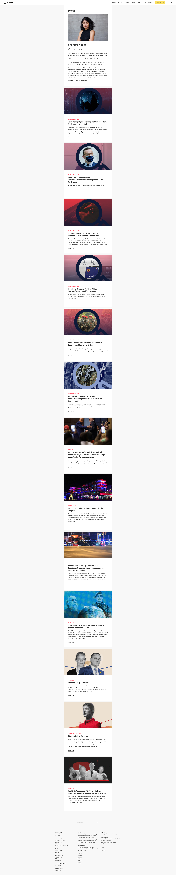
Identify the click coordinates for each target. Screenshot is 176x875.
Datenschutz (103, 850)
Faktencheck (126, 2)
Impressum (103, 849)
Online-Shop (58, 860)
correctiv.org (8, 2)
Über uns (144, 2)
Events (138, 2)
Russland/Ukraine (72, 623)
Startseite (113, 2)
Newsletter (150, 2)
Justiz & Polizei (71, 563)
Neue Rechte (71, 680)
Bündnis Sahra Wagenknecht (75, 733)
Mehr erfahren (58, 870)
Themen (120, 2)
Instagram (80, 855)
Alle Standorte (58, 865)
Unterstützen (160, 2)
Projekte (133, 2)
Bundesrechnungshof (73, 119)
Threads (79, 862)
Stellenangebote (91, 842)
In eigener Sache (72, 505)
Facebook (80, 860)
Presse (102, 847)
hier (116, 834)
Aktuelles (70, 449)
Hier (78, 847)
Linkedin (80, 857)
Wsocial (79, 864)
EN (168, 2)
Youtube (79, 859)
